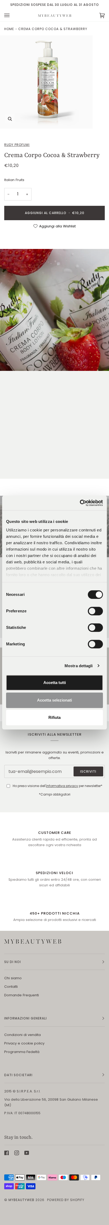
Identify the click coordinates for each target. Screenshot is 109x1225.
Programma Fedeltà (21, 1051)
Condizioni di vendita (22, 1034)
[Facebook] (6, 1152)
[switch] (95, 611)
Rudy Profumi (17, 144)
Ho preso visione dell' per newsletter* (57, 786)
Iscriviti (88, 771)
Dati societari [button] (18, 1075)
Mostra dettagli (79, 665)
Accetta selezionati (54, 700)
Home (9, 29)
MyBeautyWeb (21, 1200)
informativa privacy (62, 786)
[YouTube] (26, 1152)
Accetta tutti (54, 682)
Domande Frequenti (21, 995)
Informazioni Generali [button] (25, 1018)
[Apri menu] (12, 15)
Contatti (11, 986)
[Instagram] (16, 1152)
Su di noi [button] (12, 962)
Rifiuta (54, 717)
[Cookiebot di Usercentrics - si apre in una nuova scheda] (80, 502)
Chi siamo (13, 978)
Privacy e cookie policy (24, 1043)
